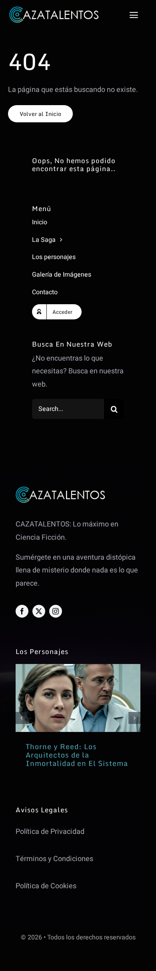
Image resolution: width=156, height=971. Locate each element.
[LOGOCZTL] (54, 9)
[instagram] (55, 611)
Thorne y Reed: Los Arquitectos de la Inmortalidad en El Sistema (77, 755)
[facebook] (22, 611)
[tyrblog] (78, 667)
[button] (22, 718)
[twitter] (38, 611)
